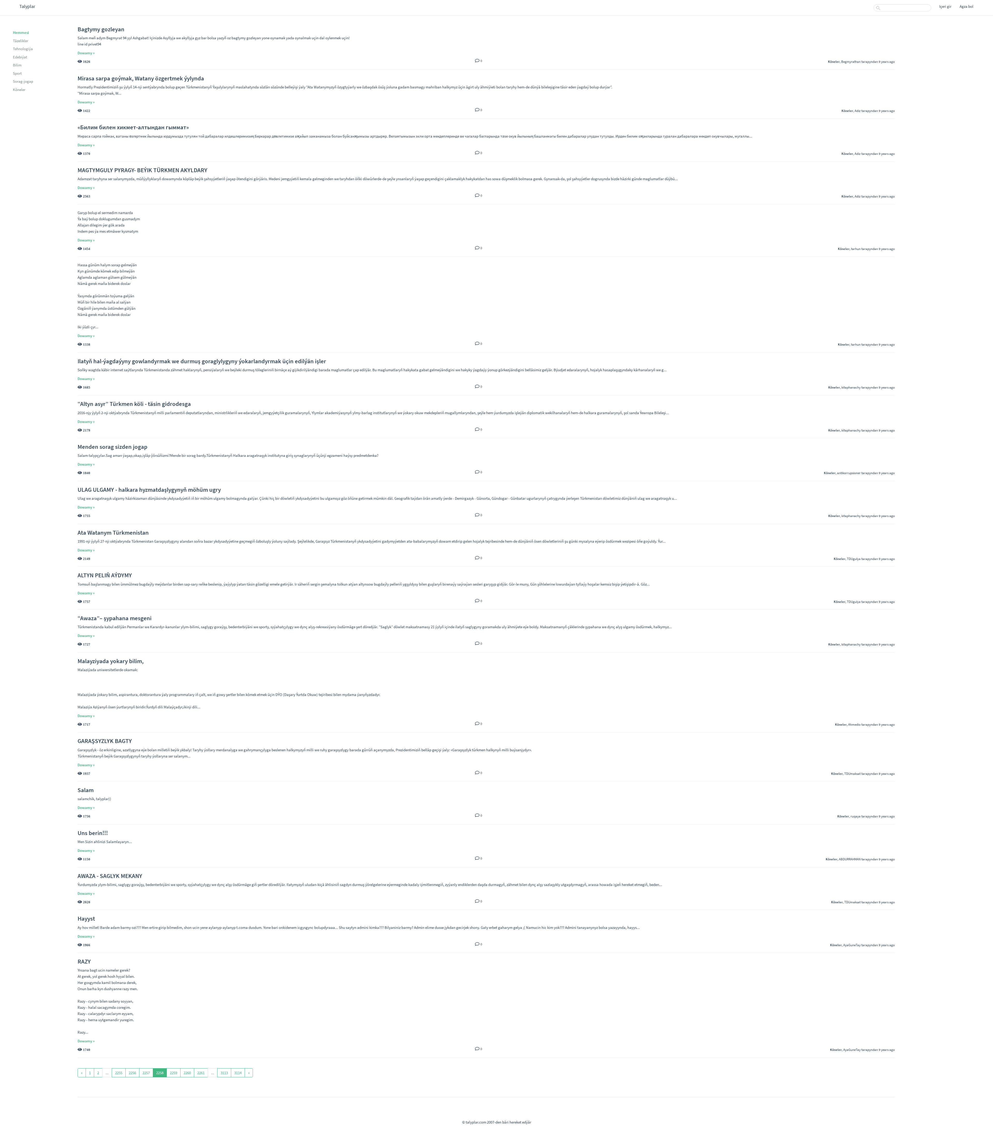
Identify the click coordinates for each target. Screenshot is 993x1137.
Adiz (858, 111)
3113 (224, 1072)
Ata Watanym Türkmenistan (113, 532)
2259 (173, 1072)
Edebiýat (20, 57)
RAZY (84, 961)
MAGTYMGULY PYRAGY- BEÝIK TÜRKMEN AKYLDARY (142, 170)
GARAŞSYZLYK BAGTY (105, 741)
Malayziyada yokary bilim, (111, 661)
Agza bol (966, 6)
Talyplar (27, 6)
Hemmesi (21, 32)
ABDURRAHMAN (850, 859)
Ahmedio (854, 724)
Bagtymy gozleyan (101, 29)
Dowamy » (86, 52)
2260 (187, 1072)
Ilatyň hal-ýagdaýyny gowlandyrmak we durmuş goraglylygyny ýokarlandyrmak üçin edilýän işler (202, 361)
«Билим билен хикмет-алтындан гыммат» (133, 127)
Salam (86, 790)
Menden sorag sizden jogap (112, 446)
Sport (17, 73)
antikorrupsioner (849, 473)
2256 (132, 1072)
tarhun (856, 249)
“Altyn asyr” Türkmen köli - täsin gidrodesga (134, 403)
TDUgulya (854, 559)
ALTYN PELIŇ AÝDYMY (105, 575)
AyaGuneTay (852, 945)
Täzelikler (20, 40)
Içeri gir (945, 6)
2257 (146, 1072)
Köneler (19, 89)
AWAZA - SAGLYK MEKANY (110, 876)
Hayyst (86, 918)
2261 (201, 1072)
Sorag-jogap (23, 81)
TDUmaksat (852, 773)
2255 (118, 1072)
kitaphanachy (851, 387)
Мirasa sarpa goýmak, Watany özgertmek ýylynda (141, 78)
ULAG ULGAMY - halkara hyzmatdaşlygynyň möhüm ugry (149, 489)
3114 (238, 1072)
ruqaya (856, 816)
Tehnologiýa (23, 48)
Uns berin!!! (93, 833)
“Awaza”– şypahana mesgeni (115, 618)
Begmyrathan (851, 61)
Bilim (17, 65)
